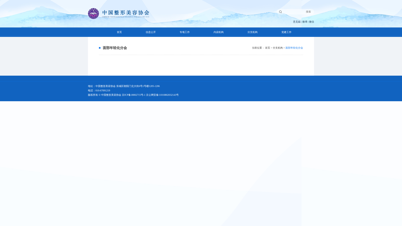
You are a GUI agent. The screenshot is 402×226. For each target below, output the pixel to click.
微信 (311, 21)
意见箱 (297, 21)
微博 (304, 21)
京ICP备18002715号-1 (133, 95)
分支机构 (252, 32)
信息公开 (151, 32)
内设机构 (219, 32)
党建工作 (286, 32)
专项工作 (185, 32)
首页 (119, 32)
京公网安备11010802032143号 (162, 95)
